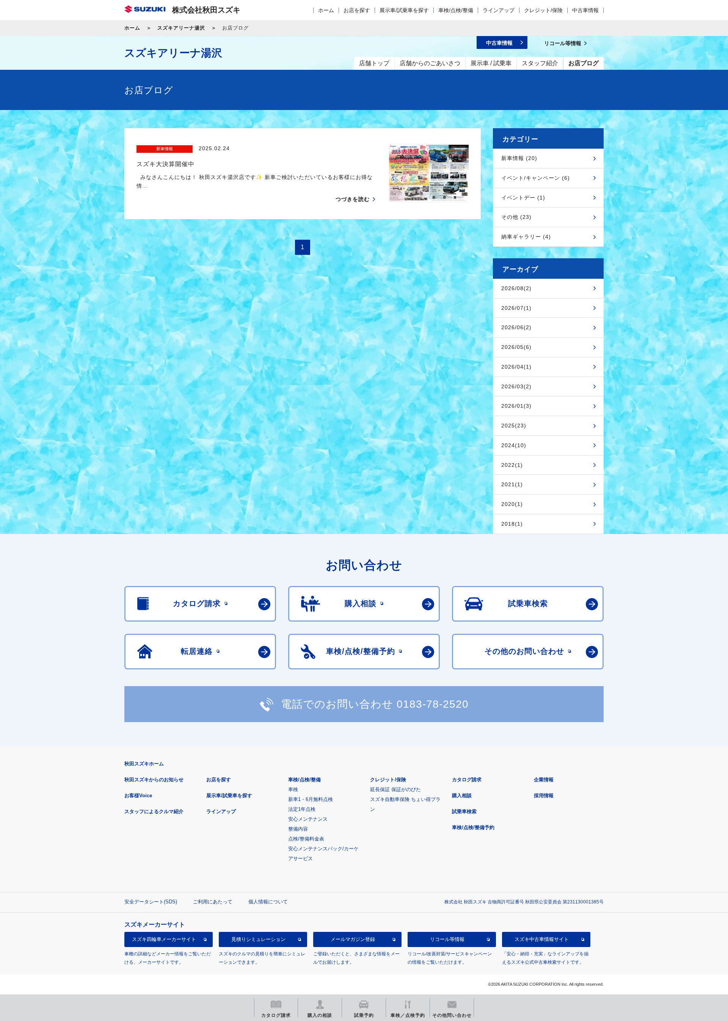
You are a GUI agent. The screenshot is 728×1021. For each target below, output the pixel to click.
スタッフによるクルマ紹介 (154, 811)
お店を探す (357, 10)
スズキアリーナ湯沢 (181, 28)
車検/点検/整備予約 (473, 827)
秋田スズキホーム (144, 764)
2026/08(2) (516, 288)
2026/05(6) (516, 347)
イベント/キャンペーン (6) (535, 178)
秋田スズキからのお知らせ (154, 779)
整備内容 (298, 829)
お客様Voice (138, 795)
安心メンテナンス (308, 819)
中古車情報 (585, 10)
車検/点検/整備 (455, 10)
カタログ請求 (467, 779)
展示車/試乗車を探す (404, 10)
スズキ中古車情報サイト (542, 939)
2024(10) (513, 445)
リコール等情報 (447, 939)
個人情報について (268, 902)
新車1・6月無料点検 (310, 799)
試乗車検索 (464, 811)
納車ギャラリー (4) (526, 237)
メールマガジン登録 (353, 939)
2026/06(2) (516, 327)
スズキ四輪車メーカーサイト (164, 939)
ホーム (326, 10)
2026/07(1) (516, 308)
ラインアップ (499, 10)
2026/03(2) (516, 386)
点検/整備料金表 (306, 839)
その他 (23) (516, 217)
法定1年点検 (301, 809)
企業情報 (544, 779)
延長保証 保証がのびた (395, 789)
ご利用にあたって (212, 902)
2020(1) (512, 504)
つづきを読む (353, 199)
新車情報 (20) (519, 158)
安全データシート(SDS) (150, 902)
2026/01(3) (516, 406)
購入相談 (462, 795)
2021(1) (512, 484)
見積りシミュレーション (258, 939)
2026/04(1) (516, 367)
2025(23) (513, 426)
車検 (293, 789)
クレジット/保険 (543, 10)
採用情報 (544, 795)
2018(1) (512, 524)
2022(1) (512, 465)
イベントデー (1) (523, 198)
